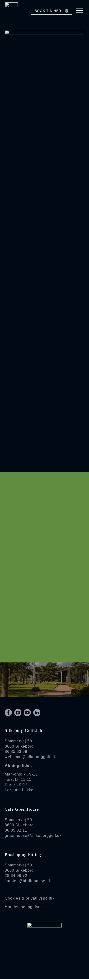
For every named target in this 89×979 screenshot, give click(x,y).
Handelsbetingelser (23, 907)
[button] (79, 10)
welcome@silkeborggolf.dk (30, 757)
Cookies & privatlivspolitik (30, 898)
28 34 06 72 (16, 876)
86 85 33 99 (16, 752)
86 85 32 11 (16, 830)
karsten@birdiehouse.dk (28, 881)
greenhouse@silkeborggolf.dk (33, 835)
